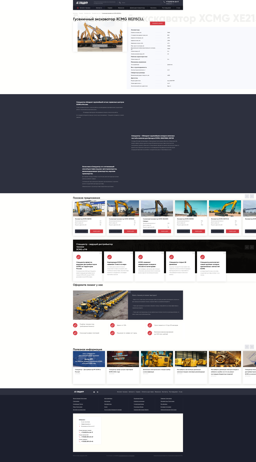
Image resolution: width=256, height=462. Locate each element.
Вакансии (121, 8)
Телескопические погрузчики (168, 409)
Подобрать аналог (157, 23)
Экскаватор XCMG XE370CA (220, 219)
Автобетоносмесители (79, 409)
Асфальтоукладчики (139, 401)
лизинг (81, 231)
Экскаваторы (108, 404)
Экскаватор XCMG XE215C (83, 219)
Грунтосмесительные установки (113, 409)
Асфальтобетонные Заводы (141, 409)
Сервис (110, 8)
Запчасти (99, 8)
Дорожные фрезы (138, 407)
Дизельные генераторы (137, 8)
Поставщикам (166, 8)
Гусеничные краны (139, 404)
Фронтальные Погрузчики (80, 398)
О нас (178, 8)
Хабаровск (169, 3)
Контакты (153, 8)
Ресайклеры (164, 404)
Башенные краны (138, 398)
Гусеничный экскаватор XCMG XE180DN (121, 219)
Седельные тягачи (78, 404)
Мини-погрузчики (77, 407)
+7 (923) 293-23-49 (87, 437)
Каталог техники (85, 8)
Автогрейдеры (108, 398)
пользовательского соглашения (126, 455)
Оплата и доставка (148, 392)
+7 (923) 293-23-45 (87, 441)
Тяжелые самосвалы (166, 398)
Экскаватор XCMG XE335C (185, 219)
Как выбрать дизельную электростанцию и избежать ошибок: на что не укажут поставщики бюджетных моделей (225, 372)
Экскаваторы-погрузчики (167, 401)
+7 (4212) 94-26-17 (172, 1)
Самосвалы (76, 401)
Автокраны (107, 401)
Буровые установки (166, 407)
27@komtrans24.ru (85, 424)
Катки (105, 407)
